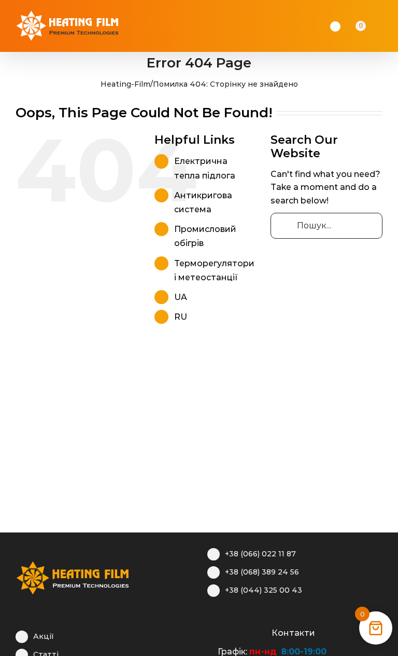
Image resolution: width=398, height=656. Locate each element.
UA (180, 297)
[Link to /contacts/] (260, 631)
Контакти (293, 633)
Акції (43, 636)
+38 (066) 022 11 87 (260, 553)
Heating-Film (125, 84)
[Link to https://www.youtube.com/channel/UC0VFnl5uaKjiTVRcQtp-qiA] (244, 631)
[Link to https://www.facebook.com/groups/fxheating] (212, 631)
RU (180, 317)
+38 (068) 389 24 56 (262, 572)
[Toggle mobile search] (375, 26)
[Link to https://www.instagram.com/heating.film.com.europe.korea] (228, 631)
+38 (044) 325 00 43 (263, 590)
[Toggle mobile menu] (389, 26)
